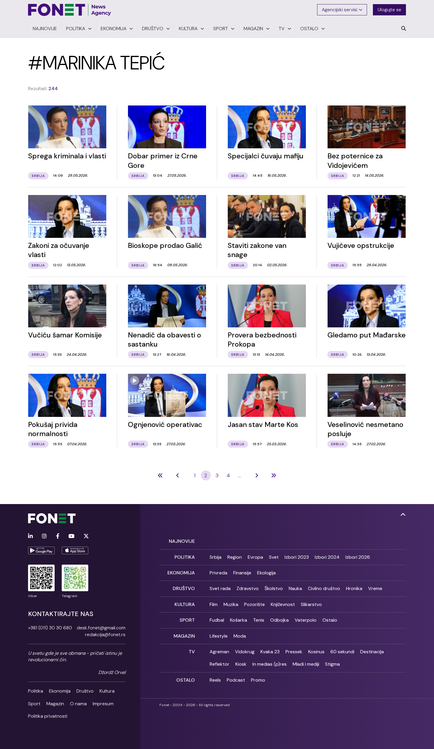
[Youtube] (71, 536)
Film (214, 604)
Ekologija (266, 573)
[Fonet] (69, 10)
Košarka (238, 620)
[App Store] (75, 550)
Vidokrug (244, 652)
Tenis (258, 620)
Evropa (255, 557)
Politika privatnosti (47, 716)
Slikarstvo (311, 604)
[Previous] (160, 475)
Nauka (295, 588)
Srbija (215, 557)
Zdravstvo (247, 588)
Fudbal (217, 620)
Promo (258, 680)
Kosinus (316, 652)
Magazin (55, 704)
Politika (35, 691)
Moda (240, 636)
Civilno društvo (324, 588)
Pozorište (254, 604)
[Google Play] (41, 550)
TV (192, 652)
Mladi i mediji (306, 664)
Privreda (218, 573)
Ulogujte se (389, 10)
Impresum (103, 704)
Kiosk (241, 664)
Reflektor (219, 664)
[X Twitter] (86, 536)
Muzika (230, 604)
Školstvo (274, 588)
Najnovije (182, 541)
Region (234, 557)
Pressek (293, 652)
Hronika (354, 588)
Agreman (219, 652)
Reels (215, 680)
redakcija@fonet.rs (105, 634)
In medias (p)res (269, 664)
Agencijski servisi (339, 10)
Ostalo (329, 620)
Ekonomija (60, 691)
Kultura (107, 691)
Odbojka (279, 620)
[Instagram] (44, 536)
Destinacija (372, 652)
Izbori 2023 (297, 557)
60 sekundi (342, 652)
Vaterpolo (305, 620)
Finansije (242, 573)
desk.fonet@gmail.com (101, 628)
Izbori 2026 (357, 557)
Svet (274, 557)
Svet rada (220, 588)
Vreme (375, 588)
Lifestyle (219, 636)
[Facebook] (57, 536)
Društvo (85, 691)
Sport (34, 704)
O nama (78, 704)
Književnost (283, 604)
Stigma (332, 664)
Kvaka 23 (270, 652)
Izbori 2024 (327, 557)
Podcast (236, 680)
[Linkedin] (30, 536)
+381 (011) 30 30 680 (50, 628)
